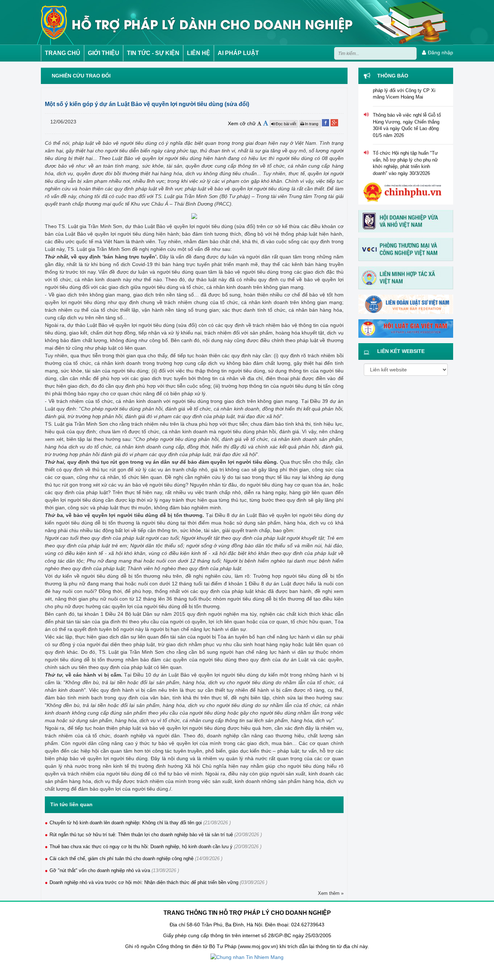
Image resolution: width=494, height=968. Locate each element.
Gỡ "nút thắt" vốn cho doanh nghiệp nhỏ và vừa (100, 870)
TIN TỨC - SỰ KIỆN (153, 53)
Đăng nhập (440, 52)
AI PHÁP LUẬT (238, 53)
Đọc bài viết (286, 124)
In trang (312, 124)
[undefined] (194, 215)
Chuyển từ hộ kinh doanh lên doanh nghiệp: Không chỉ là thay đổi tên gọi (126, 822)
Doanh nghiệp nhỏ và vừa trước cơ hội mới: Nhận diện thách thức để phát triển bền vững (144, 882)
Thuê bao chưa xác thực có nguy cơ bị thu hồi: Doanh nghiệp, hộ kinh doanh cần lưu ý (141, 846)
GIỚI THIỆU (103, 53)
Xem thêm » (331, 893)
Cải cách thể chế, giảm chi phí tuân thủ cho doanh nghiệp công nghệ (121, 858)
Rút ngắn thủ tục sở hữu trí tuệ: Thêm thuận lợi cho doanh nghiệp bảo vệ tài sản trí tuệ (141, 834)
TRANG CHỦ (62, 53)
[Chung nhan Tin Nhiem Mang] (247, 957)
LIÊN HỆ (198, 53)
